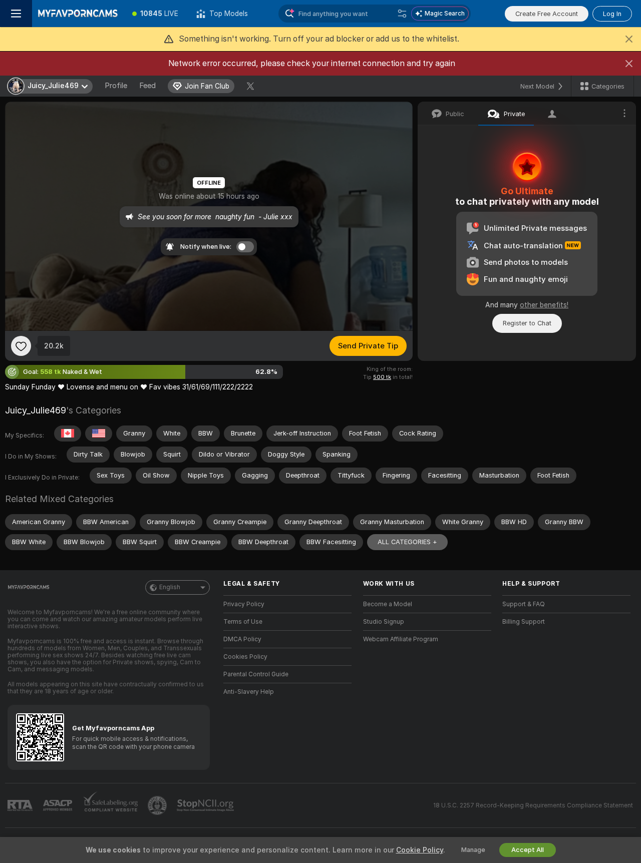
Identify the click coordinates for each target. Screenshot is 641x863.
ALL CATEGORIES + (407, 542)
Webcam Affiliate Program (400, 639)
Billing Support (523, 621)
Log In (612, 14)
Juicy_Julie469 (35, 410)
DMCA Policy (242, 639)
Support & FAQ (523, 604)
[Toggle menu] (16, 13)
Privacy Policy (243, 604)
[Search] (402, 14)
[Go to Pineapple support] (158, 805)
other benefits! (544, 305)
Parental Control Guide (255, 674)
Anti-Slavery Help (248, 691)
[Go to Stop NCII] (206, 805)
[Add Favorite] (21, 346)
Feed (147, 85)
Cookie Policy (419, 850)
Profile (116, 85)
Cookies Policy (245, 656)
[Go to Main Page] (77, 13)
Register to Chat (527, 323)
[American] (98, 433)
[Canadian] (67, 433)
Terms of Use (242, 621)
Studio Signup (383, 621)
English (169, 587)
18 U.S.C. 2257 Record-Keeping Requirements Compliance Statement (533, 805)
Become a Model (387, 604)
